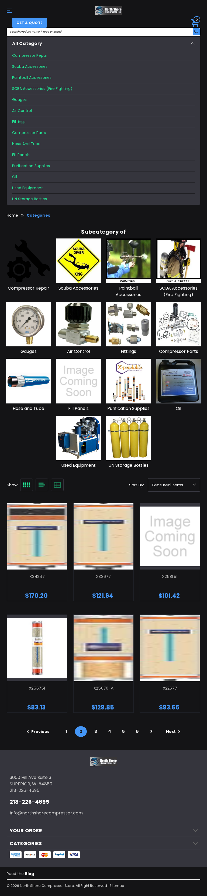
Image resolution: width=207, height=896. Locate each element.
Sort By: (136, 485)
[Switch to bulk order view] (57, 485)
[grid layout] (26, 485)
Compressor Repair (30, 55)
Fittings (19, 121)
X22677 (170, 688)
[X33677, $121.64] (103, 536)
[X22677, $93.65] (170, 648)
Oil (14, 177)
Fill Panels (21, 154)
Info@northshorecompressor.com (46, 813)
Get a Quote (29, 22)
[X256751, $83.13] (37, 648)
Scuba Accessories (29, 66)
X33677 (103, 576)
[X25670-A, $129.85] (103, 648)
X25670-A (103, 688)
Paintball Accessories (31, 77)
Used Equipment (27, 188)
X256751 (37, 688)
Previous (39, 731)
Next (171, 731)
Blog (29, 873)
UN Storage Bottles (29, 199)
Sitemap (116, 885)
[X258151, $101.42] (170, 536)
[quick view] (30, 543)
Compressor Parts (29, 132)
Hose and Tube (26, 143)
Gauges (19, 99)
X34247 (37, 576)
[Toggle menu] (11, 10)
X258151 (170, 576)
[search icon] (196, 31)
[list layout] (42, 485)
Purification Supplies (31, 165)
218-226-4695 (29, 802)
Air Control (22, 110)
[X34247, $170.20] (37, 536)
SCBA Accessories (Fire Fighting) (42, 88)
